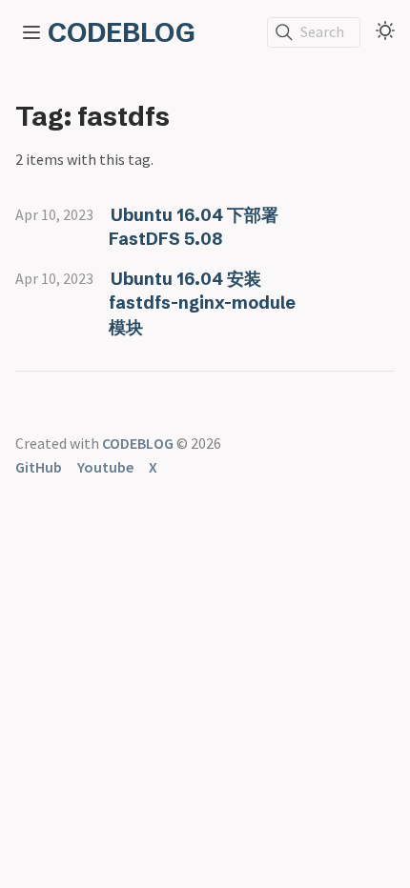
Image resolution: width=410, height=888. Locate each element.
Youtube (105, 466)
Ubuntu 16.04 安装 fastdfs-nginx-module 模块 (202, 303)
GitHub (38, 466)
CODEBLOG (121, 32)
